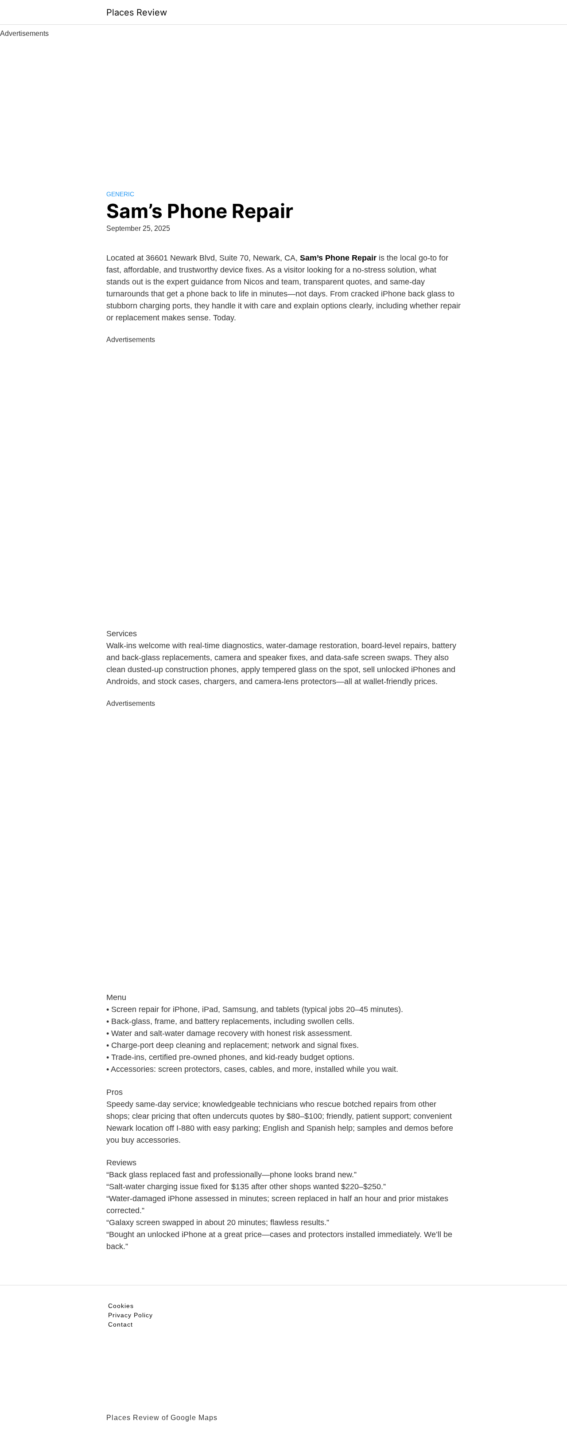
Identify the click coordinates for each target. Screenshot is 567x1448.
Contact (120, 1324)
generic (120, 194)
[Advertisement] (283, 105)
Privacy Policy (130, 1315)
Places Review (136, 12)
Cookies (121, 1305)
